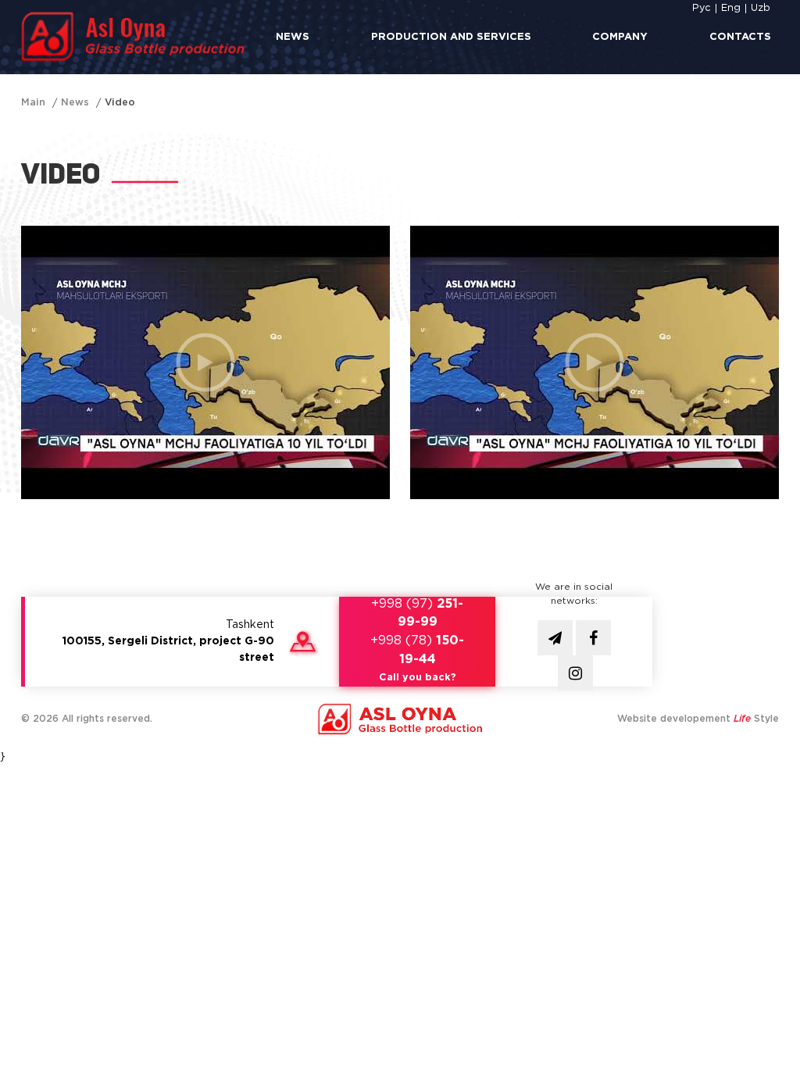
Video (120, 102)
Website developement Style (698, 719)
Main (33, 102)
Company (620, 37)
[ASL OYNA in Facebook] (593, 637)
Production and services (451, 37)
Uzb (760, 8)
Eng (731, 8)
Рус (701, 8)
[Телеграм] (555, 637)
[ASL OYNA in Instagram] (575, 673)
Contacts (740, 37)
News (292, 37)
